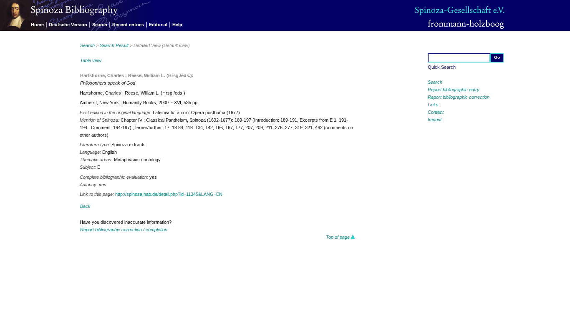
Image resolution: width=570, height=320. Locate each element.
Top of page (338, 237)
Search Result (114, 45)
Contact (436, 112)
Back (85, 206)
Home (37, 24)
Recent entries (128, 24)
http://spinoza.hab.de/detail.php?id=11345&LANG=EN (168, 194)
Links (433, 104)
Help (177, 24)
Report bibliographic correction (458, 97)
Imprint (434, 119)
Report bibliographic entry (453, 89)
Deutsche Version (68, 24)
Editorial (158, 24)
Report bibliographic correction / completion (123, 229)
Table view (90, 60)
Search (99, 24)
